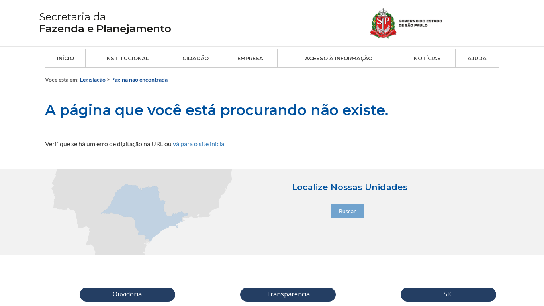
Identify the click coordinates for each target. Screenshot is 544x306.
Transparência (288, 294)
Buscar (347, 211)
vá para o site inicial (199, 143)
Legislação (93, 79)
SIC (448, 294)
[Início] (415, 22)
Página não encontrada (139, 79)
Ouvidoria (127, 294)
